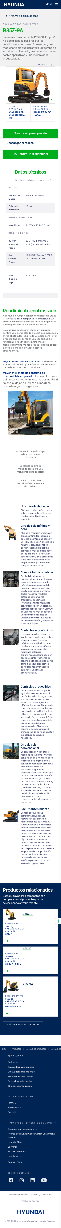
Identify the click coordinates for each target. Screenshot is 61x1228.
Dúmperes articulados (20, 1086)
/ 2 (53, 65)
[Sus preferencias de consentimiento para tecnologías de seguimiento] (58, 921)
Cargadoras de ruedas (20, 1081)
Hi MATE (12, 1103)
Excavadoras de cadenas (21, 1072)
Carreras (12, 1147)
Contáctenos (15, 1156)
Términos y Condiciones (41, 1195)
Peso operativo (15, 108)
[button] (22, 16)
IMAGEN (42, 65)
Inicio (4, 1049)
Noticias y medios (17, 1151)
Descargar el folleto (20, 143)
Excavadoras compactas (21, 1067)
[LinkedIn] (33, 1181)
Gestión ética (15, 1162)
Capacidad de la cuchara (42, 108)
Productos (16, 1049)
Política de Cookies (30, 1201)
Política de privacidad (18, 1195)
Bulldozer (13, 1062)
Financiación (14, 1107)
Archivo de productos (36, 1049)
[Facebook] (11, 1181)
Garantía (12, 1112)
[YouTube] (44, 1180)
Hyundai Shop (15, 1142)
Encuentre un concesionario (22, 1129)
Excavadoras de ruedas (20, 1076)
